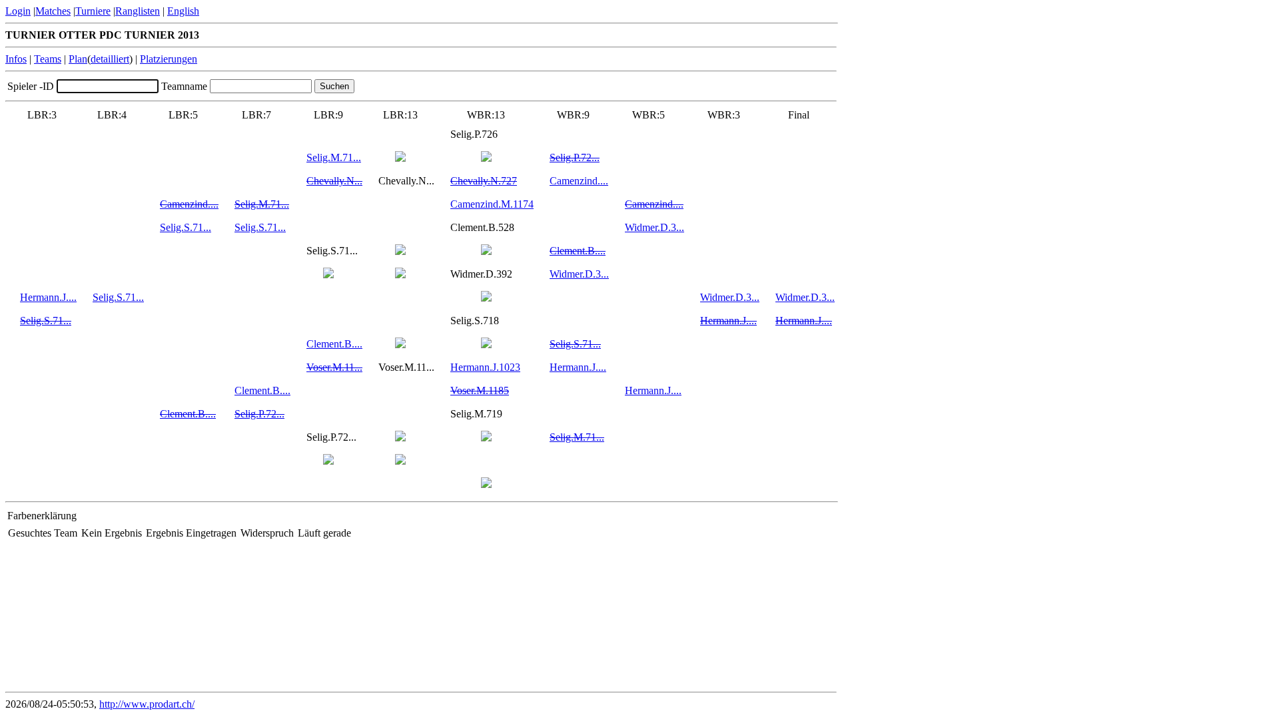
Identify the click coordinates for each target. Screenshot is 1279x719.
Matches (53, 11)
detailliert (110, 59)
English (183, 11)
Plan (78, 59)
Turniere (93, 11)
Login (18, 11)
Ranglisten (137, 11)
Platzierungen (168, 59)
